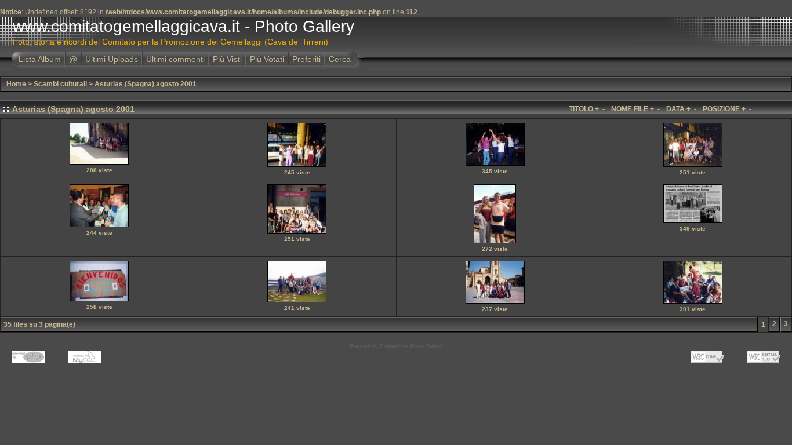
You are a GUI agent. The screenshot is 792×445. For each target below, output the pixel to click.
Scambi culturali (60, 84)
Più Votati (267, 59)
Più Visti (227, 59)
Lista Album (40, 59)
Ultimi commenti (175, 59)
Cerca (340, 59)
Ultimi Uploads (111, 59)
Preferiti (306, 59)
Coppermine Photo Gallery (411, 346)
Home (16, 84)
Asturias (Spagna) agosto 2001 (146, 84)
